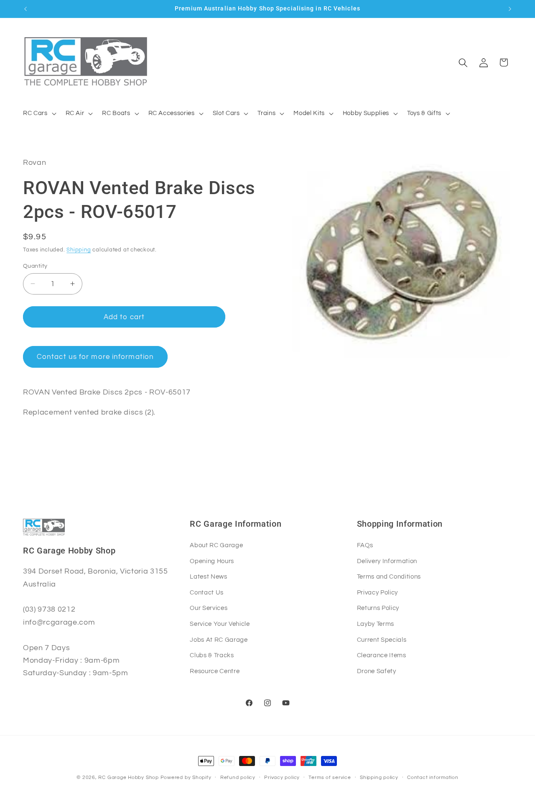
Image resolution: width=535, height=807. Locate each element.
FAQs (365, 545)
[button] (39, 113)
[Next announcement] (510, 9)
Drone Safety (376, 671)
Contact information (433, 777)
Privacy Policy (377, 592)
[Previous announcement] (25, 9)
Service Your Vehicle (220, 623)
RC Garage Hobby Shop (128, 777)
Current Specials (382, 639)
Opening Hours (212, 561)
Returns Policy (378, 608)
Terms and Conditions (389, 576)
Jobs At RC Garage (218, 639)
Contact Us (207, 592)
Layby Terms (375, 623)
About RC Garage (216, 545)
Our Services (208, 608)
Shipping (78, 250)
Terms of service (329, 777)
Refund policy (237, 777)
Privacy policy (282, 777)
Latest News (208, 576)
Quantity (35, 265)
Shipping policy (379, 777)
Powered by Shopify (185, 777)
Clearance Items (381, 655)
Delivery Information (387, 561)
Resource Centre (214, 671)
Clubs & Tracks (212, 655)
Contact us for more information (95, 356)
